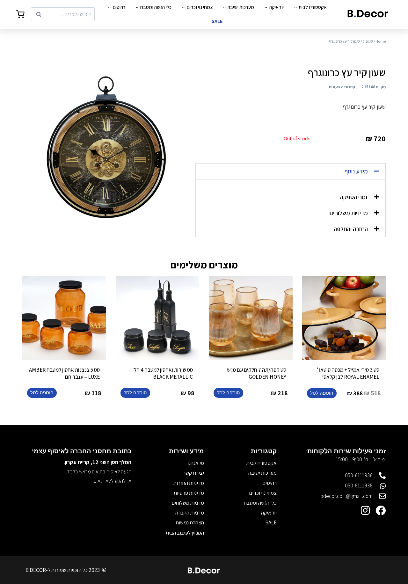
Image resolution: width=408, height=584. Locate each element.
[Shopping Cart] (20, 14)
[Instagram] (365, 510)
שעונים (367, 41)
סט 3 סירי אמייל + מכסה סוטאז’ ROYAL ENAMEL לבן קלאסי (348, 373)
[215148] (106, 147)
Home (380, 41)
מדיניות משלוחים (348, 213)
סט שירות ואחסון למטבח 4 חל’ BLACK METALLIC (162, 373)
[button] (290, 171)
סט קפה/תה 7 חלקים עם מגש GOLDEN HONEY (256, 373)
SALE (217, 21)
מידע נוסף (356, 171)
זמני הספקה (354, 197)
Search (85, 14)
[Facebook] (380, 510)
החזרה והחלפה (351, 229)
